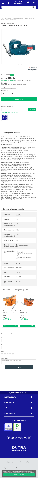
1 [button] (16, 65)
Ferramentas (7, 18)
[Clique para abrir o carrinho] (33, 2)
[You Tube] (25, 437)
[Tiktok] (21, 437)
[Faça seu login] (8, 2)
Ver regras (16, 112)
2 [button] (19, 65)
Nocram (3, 23)
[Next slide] (33, 310)
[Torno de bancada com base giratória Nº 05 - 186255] (10, 309)
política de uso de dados (28, 472)
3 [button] (21, 65)
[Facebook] (17, 437)
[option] (18, 46)
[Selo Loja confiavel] (8, 427)
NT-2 (11, 23)
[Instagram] (13, 437)
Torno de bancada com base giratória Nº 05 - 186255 (10, 311)
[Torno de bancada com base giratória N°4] (27, 309)
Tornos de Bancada (11, 19)
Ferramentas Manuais (18, 18)
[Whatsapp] (9, 437)
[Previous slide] (5, 310)
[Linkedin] (29, 437)
